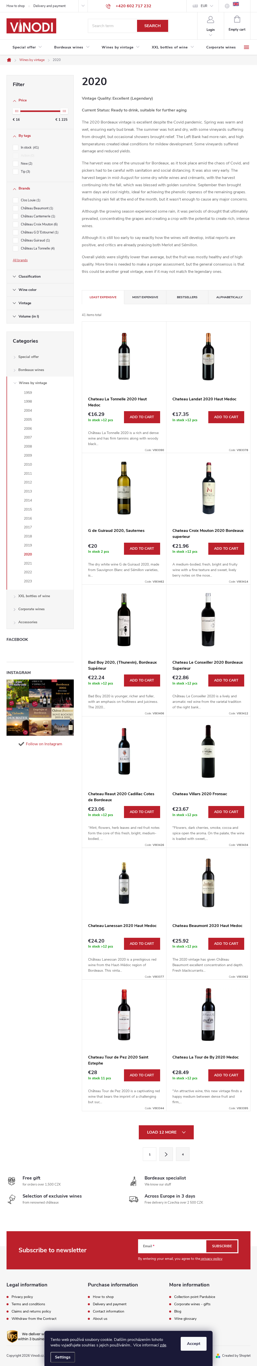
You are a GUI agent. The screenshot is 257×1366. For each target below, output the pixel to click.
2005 (28, 419)
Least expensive (103, 297)
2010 (28, 464)
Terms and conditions (28, 1304)
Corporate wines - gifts (192, 1304)
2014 (28, 500)
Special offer (28, 356)
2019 (28, 545)
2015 (28, 509)
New (26, 163)
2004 (28, 410)
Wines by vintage (33, 383)
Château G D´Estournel (39, 232)
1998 (28, 401)
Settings (63, 1357)
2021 (28, 563)
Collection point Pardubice (194, 1297)
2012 (28, 482)
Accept (193, 1343)
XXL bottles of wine (34, 596)
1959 (28, 392)
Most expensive (145, 297)
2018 (28, 536)
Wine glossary (185, 1319)
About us (100, 1319)
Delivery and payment (49, 6)
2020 (28, 554)
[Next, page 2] (166, 1154)
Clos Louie (30, 200)
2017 (28, 527)
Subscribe (222, 1246)
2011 (28, 473)
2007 (28, 437)
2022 (28, 572)
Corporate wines (31, 609)
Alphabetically (229, 297)
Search (152, 26)
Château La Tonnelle (37, 248)
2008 (28, 446)
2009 (28, 455)
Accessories (27, 622)
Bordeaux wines (31, 369)
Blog (177, 1312)
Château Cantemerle (37, 216)
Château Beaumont (36, 208)
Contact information (108, 1312)
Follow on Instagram (44, 744)
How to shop (16, 6)
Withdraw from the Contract (34, 1319)
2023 (28, 581)
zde (163, 1345)
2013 (28, 491)
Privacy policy (22, 1297)
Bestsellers (187, 297)
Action (27, 155)
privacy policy (211, 1258)
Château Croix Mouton (39, 224)
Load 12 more (162, 1132)
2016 (28, 518)
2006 (28, 428)
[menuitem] (27, 47)
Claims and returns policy (31, 1312)
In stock (29, 147)
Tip (25, 171)
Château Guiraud (35, 240)
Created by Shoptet (236, 1355)
